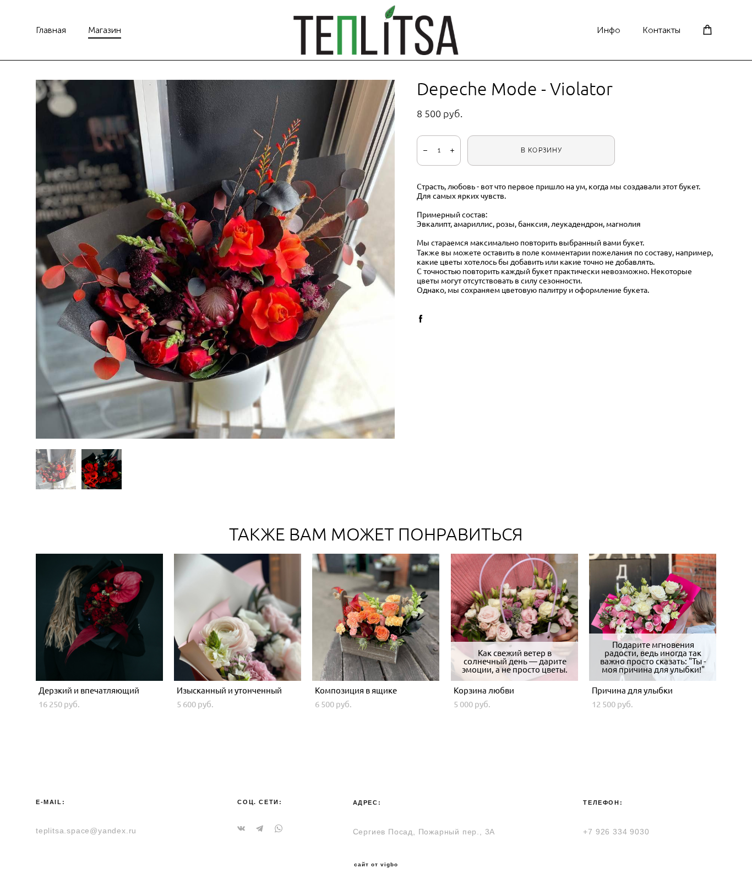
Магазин (104, 30)
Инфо (608, 30)
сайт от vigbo (376, 864)
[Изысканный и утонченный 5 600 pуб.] (237, 617)
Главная (51, 30)
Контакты (661, 30)
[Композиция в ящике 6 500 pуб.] (375, 617)
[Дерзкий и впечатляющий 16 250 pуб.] (99, 617)
